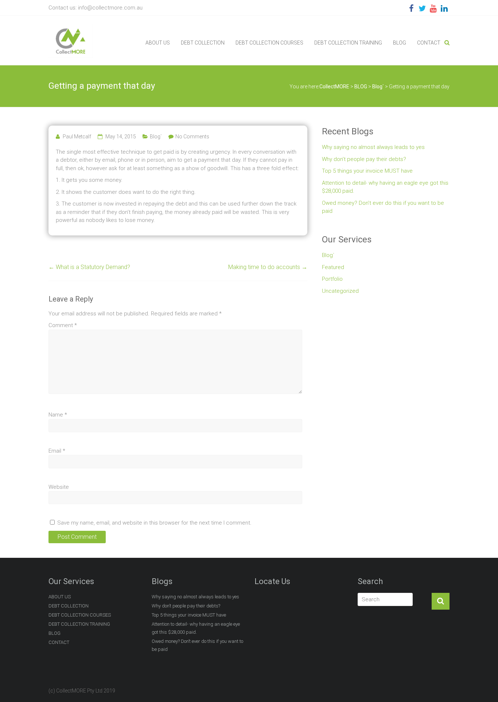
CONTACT (428, 43)
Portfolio (332, 279)
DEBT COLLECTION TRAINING (348, 43)
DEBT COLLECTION (203, 43)
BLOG (399, 43)
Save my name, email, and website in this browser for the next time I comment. (154, 522)
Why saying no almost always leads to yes (373, 147)
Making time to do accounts (267, 267)
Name (57, 414)
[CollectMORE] (70, 28)
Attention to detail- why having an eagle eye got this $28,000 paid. (385, 187)
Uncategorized (340, 291)
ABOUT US (157, 43)
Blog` (156, 136)
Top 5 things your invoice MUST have (367, 171)
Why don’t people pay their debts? (364, 159)
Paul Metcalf (77, 136)
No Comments (192, 136)
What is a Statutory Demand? (89, 267)
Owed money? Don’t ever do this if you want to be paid (383, 207)
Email (56, 451)
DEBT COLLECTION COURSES (269, 43)
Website (58, 487)
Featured (333, 267)
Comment (62, 325)
